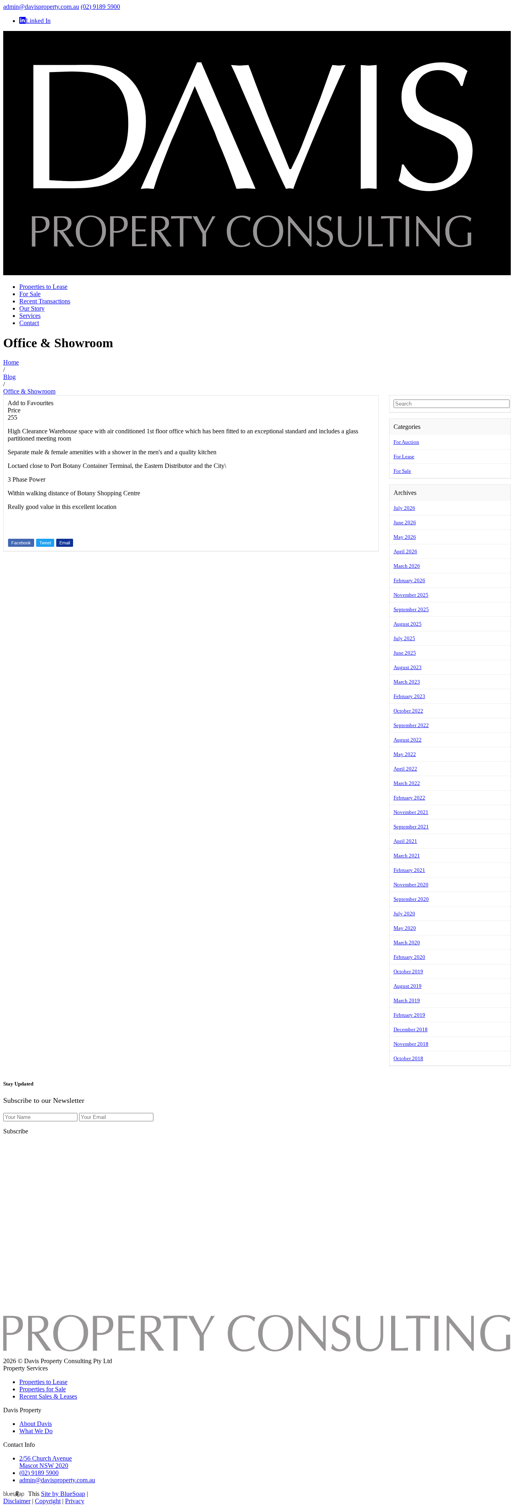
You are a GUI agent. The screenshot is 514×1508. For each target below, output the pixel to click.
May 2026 (405, 537)
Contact (29, 322)
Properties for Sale (42, 1389)
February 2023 (409, 696)
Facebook (21, 542)
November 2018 (411, 1044)
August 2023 (408, 667)
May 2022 (405, 754)
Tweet (45, 542)
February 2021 (409, 870)
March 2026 (407, 566)
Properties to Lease (43, 286)
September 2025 (411, 609)
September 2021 (411, 827)
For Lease (404, 456)
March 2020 (407, 942)
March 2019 (407, 1000)
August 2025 (408, 624)
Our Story (32, 308)
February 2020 (409, 957)
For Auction (406, 442)
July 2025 (404, 638)
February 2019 (409, 1015)
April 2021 (405, 841)
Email (64, 542)
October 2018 (408, 1058)
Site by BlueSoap (63, 1493)
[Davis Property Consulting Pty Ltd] (257, 273)
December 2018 (411, 1029)
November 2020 (411, 885)
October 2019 (408, 971)
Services (30, 315)
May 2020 (405, 928)
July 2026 (404, 508)
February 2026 (409, 580)
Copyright (48, 1501)
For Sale (30, 293)
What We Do (36, 1431)
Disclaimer (17, 1501)
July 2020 (404, 914)
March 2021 (407, 856)
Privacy (74, 1501)
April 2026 (405, 551)
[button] (450, 448)
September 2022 (411, 725)
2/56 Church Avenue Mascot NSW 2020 (45, 1462)
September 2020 (411, 899)
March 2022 (407, 783)
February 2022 (409, 798)
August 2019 (408, 986)
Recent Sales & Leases (48, 1396)
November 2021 (411, 812)
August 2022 (408, 740)
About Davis (35, 1423)
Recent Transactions (44, 301)
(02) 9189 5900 (100, 6)
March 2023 (407, 682)
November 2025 (411, 595)
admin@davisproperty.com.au (41, 6)
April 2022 (405, 769)
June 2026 (405, 522)
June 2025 (405, 653)
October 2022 (408, 711)
